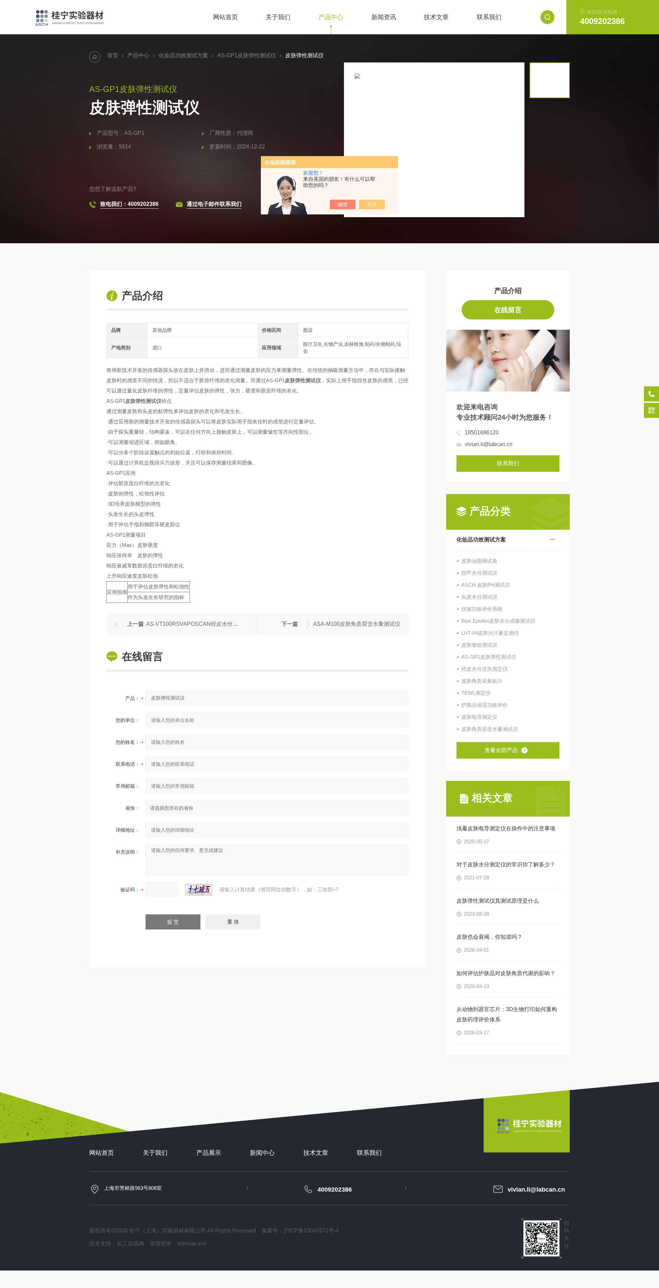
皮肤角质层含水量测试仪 (489, 729)
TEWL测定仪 (476, 693)
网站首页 (225, 17)
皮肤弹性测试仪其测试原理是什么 (497, 901)
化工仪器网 (130, 1243)
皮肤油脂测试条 (479, 561)
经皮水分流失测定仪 (484, 669)
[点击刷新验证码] (198, 889)
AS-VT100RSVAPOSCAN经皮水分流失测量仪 (203, 624)
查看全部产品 (501, 750)
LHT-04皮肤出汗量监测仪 (490, 633)
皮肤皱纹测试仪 (479, 645)
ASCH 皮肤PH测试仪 (485, 585)
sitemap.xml (191, 1243)
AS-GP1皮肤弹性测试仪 (246, 55)
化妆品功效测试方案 (183, 55)
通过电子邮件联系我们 (214, 204)
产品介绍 (508, 290)
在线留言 (508, 310)
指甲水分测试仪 (479, 573)
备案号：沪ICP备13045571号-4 (300, 1230)
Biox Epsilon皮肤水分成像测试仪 (498, 621)
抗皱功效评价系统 (481, 609)
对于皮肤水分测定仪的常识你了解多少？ (505, 864)
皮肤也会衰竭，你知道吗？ (489, 937)
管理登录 (161, 1243)
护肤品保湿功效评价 (484, 705)
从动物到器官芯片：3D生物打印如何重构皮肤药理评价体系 (506, 1014)
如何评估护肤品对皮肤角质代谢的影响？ (505, 973)
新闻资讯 (383, 17)
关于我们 (278, 17)
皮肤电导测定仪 (479, 717)
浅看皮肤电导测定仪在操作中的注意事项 (505, 828)
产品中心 (331, 17)
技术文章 (436, 17)
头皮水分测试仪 (479, 597)
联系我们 (489, 17)
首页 (112, 55)
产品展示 (208, 1152)
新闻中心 (262, 1152)
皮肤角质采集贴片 (481, 681)
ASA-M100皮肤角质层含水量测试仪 (356, 624)
